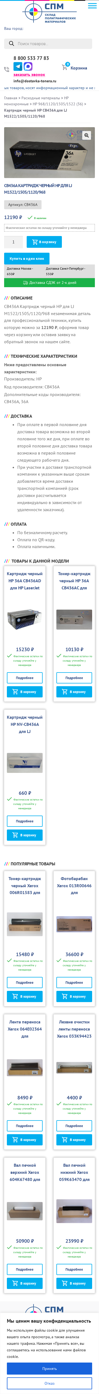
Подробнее (25, 678)
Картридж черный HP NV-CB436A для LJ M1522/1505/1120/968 (25, 731)
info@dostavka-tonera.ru (34, 80)
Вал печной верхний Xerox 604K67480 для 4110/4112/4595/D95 (25, 1179)
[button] (86, 135)
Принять (49, 1368)
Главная (10, 97)
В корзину (47, 242)
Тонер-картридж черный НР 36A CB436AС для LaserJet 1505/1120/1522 (74, 588)
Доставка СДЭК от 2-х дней (52, 282)
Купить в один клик (27, 258)
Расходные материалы (40, 97)
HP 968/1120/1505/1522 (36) (58, 103)
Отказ (49, 1383)
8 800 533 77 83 (31, 58)
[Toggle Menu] (92, 5)
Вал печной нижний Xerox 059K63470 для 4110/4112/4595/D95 (74, 1179)
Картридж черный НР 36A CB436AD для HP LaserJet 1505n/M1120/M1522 (25, 588)
